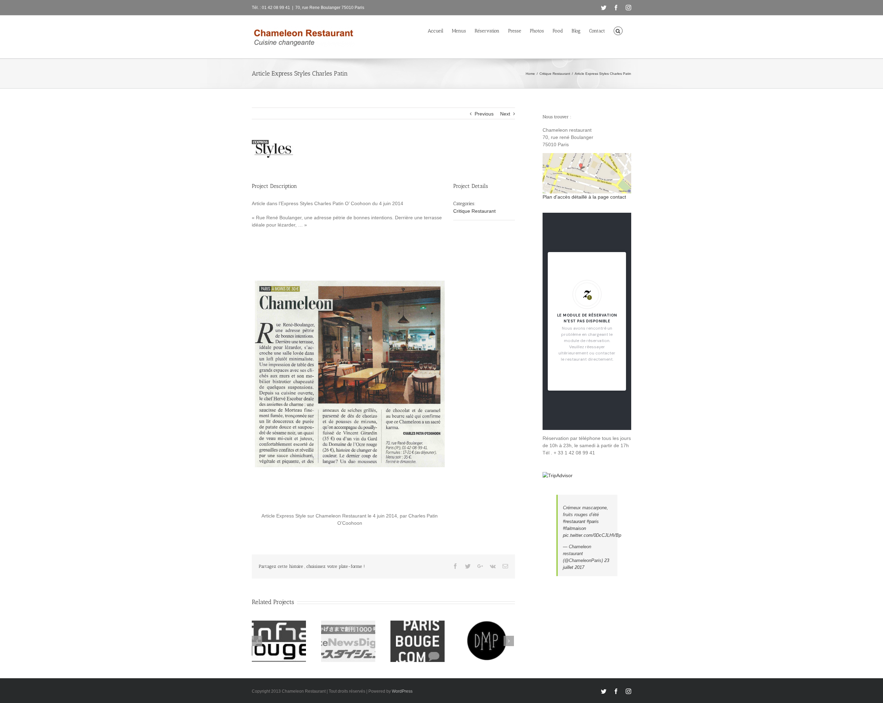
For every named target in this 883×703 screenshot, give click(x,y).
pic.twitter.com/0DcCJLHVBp (592, 535)
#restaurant (574, 521)
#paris (593, 521)
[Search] (618, 30)
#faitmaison (574, 528)
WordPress (402, 691)
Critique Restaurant (474, 211)
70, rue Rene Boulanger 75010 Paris (329, 7)
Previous (484, 114)
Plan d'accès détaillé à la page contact (584, 197)
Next (505, 114)
